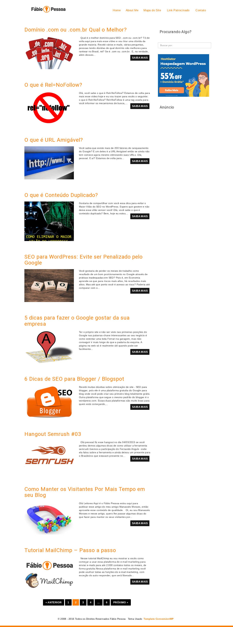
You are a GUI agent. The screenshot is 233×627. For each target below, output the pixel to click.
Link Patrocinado (178, 10)
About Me (132, 10)
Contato (200, 10)
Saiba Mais (140, 57)
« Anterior (54, 602)
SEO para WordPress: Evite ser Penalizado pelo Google (83, 259)
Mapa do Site (152, 10)
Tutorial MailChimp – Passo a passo (70, 550)
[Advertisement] (183, 207)
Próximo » (120, 602)
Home (117, 10)
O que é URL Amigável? (53, 140)
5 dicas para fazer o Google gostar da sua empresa (77, 320)
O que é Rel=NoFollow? (53, 85)
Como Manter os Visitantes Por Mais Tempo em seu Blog (84, 492)
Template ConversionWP (158, 618)
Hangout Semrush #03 (52, 434)
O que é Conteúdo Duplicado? (61, 195)
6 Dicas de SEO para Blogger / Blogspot (74, 379)
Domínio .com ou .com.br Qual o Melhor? (75, 29)
